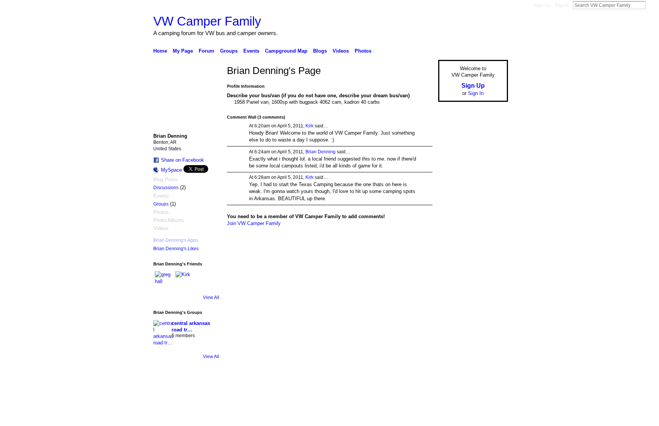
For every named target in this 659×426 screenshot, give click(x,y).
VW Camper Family (207, 21)
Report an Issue (451, 394)
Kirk (309, 126)
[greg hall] (164, 280)
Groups (161, 204)
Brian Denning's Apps (175, 240)
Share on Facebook (182, 160)
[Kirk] (184, 280)
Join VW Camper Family (254, 223)
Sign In (562, 5)
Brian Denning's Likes (176, 248)
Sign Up (542, 5)
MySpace (171, 170)
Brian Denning (320, 151)
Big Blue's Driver (211, 394)
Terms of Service (491, 394)
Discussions (165, 187)
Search (652, 5)
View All (211, 297)
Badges (421, 394)
